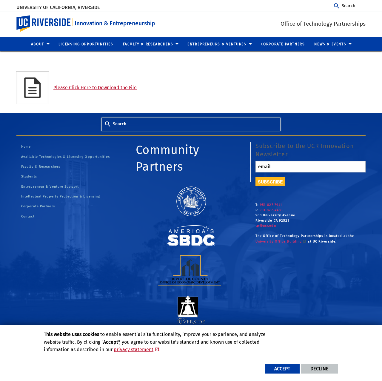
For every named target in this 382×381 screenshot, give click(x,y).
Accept (282, 368)
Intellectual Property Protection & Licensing (60, 196)
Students (29, 176)
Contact (28, 216)
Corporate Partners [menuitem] (283, 44)
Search (348, 5)
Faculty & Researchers (40, 167)
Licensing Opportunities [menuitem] (85, 44)
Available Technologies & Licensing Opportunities (65, 157)
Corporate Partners (38, 206)
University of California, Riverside (58, 7)
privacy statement (133, 349)
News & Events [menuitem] (330, 44)
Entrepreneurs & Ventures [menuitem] (216, 44)
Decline (319, 368)
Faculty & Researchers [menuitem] (148, 44)
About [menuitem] (37, 44)
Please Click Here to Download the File (95, 87)
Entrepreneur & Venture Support (50, 187)
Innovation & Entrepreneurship (115, 23)
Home (26, 147)
